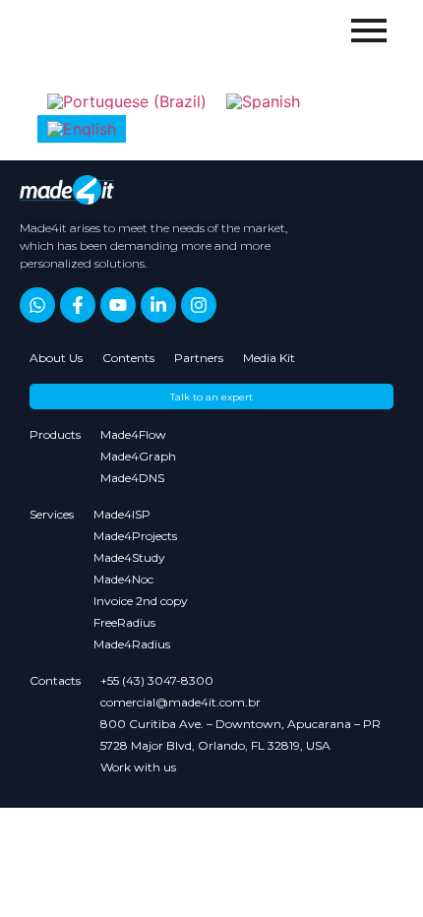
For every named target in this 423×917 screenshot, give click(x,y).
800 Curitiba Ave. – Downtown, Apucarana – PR (240, 723)
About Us (56, 357)
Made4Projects (135, 535)
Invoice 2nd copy (140, 600)
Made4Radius (131, 644)
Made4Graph (138, 456)
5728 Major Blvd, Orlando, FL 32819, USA (215, 745)
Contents (128, 357)
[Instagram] (198, 305)
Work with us (138, 767)
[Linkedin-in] (158, 305)
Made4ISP (122, 514)
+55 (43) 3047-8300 (156, 680)
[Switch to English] (81, 129)
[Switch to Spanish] (263, 101)
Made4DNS (132, 477)
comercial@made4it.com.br (180, 702)
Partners (198, 357)
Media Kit (269, 357)
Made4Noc (123, 579)
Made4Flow (133, 434)
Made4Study (129, 557)
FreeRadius (124, 622)
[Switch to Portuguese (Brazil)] (126, 101)
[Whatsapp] (37, 305)
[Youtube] (118, 305)
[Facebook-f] (77, 305)
